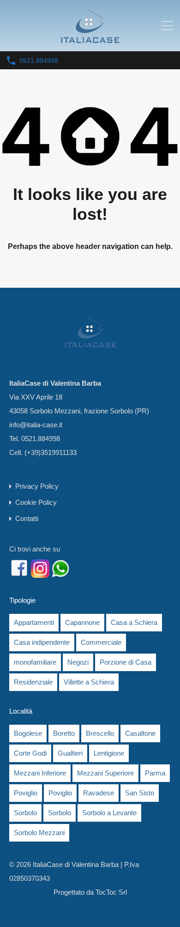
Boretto (64, 733)
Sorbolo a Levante (109, 813)
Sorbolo (25, 813)
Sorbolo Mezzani (39, 832)
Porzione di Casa (125, 662)
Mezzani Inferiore (40, 773)
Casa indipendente (42, 642)
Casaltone (140, 733)
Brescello (100, 733)
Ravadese (98, 793)
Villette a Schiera (89, 682)
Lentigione (109, 753)
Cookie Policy (36, 502)
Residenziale (33, 682)
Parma (155, 773)
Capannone (82, 622)
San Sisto (139, 793)
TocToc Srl (111, 892)
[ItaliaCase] (90, 40)
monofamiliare (35, 662)
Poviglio (25, 793)
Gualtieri (70, 753)
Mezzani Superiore (105, 773)
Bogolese (28, 733)
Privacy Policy (37, 486)
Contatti (26, 518)
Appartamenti (34, 622)
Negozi (78, 662)
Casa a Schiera (134, 622)
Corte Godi (30, 753)
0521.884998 (38, 60)
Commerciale (101, 642)
